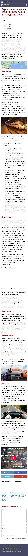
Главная (3, 17)
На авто (6, 30)
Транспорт (7, 17)
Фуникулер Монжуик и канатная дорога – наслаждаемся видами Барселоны (5, 496)
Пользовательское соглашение (10, 548)
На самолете (8, 28)
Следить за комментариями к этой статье (16, 538)
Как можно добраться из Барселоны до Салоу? (14, 494)
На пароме (7, 26)
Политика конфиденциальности (10, 549)
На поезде (7, 22)
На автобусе (8, 24)
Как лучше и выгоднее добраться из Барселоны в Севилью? (22, 495)
